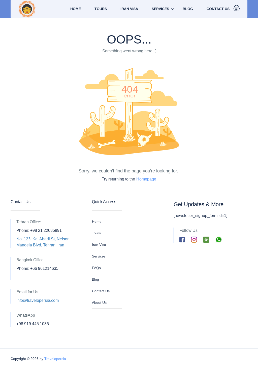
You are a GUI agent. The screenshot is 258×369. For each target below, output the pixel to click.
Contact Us (218, 9)
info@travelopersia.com (37, 300)
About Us (99, 303)
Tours (100, 9)
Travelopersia (55, 359)
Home (75, 9)
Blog (188, 9)
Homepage (146, 179)
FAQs (96, 268)
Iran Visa (129, 9)
